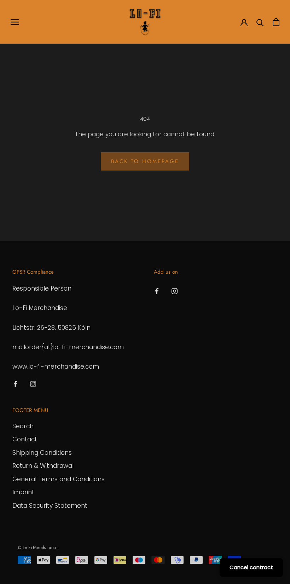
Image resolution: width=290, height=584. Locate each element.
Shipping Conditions (42, 452)
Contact (24, 439)
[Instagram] (33, 383)
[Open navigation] (15, 22)
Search (23, 426)
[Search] (260, 22)
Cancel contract (251, 567)
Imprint (23, 492)
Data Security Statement (49, 505)
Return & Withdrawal (43, 465)
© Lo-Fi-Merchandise (38, 547)
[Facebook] (15, 383)
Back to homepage (145, 161)
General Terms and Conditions (58, 479)
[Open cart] (276, 22)
